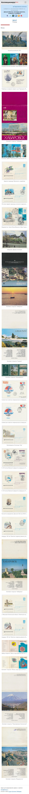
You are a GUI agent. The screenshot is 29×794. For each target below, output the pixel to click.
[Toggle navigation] (25, 2)
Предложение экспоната (20, 6)
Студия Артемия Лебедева (14, 791)
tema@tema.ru (4, 789)
